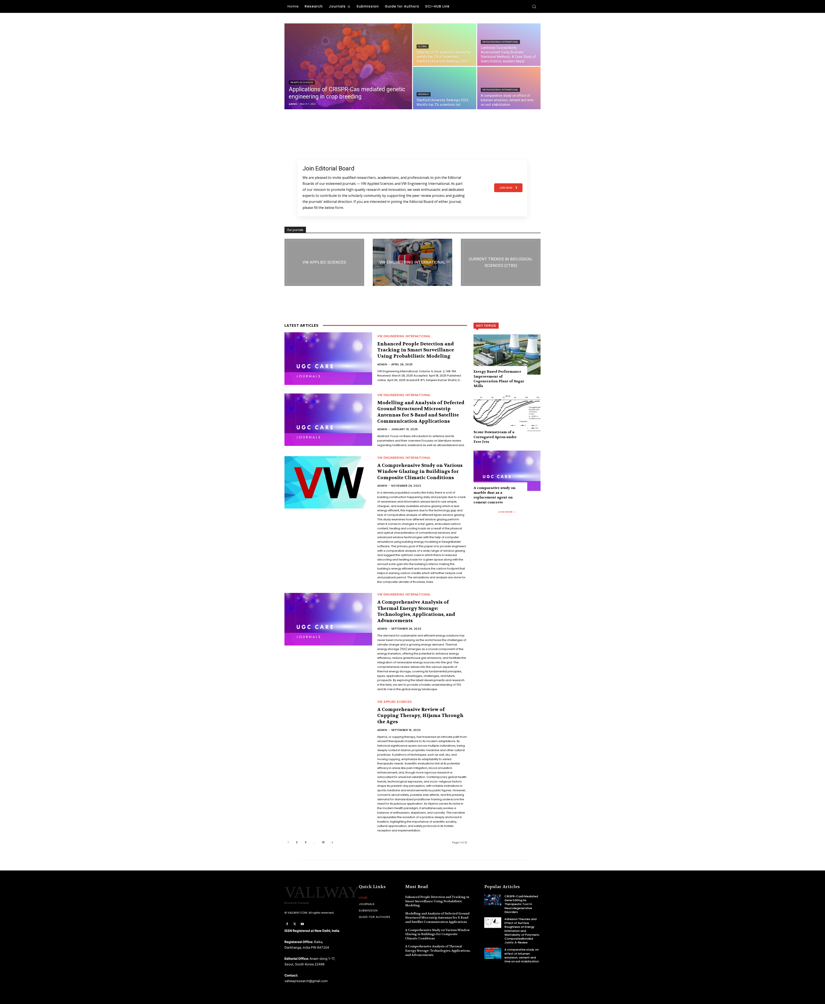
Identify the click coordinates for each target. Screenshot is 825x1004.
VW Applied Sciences (301, 82)
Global (422, 46)
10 (323, 842)
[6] (412, 262)
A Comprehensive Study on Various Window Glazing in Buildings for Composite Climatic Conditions (420, 471)
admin (382, 364)
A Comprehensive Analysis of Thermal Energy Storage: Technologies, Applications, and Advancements (416, 611)
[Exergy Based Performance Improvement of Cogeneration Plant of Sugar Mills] (507, 354)
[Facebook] (287, 924)
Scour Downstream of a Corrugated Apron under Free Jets (495, 437)
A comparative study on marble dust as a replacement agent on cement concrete (494, 495)
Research (423, 94)
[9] (501, 262)
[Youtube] (302, 924)
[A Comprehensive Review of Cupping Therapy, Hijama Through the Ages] (328, 726)
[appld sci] (324, 262)
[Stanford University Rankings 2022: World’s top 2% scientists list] (444, 88)
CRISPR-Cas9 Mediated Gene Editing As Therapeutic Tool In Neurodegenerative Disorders (521, 904)
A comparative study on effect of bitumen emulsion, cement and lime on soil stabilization (521, 955)
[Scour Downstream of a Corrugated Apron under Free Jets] (507, 415)
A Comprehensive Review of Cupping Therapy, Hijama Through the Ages (420, 715)
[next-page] (332, 842)
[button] (534, 6)
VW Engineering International (500, 42)
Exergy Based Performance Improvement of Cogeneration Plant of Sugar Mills (499, 378)
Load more (505, 511)
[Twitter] (294, 924)
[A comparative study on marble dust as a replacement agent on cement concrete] (507, 471)
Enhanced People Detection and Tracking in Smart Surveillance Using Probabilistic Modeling (415, 350)
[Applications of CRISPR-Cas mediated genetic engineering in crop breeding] (348, 66)
